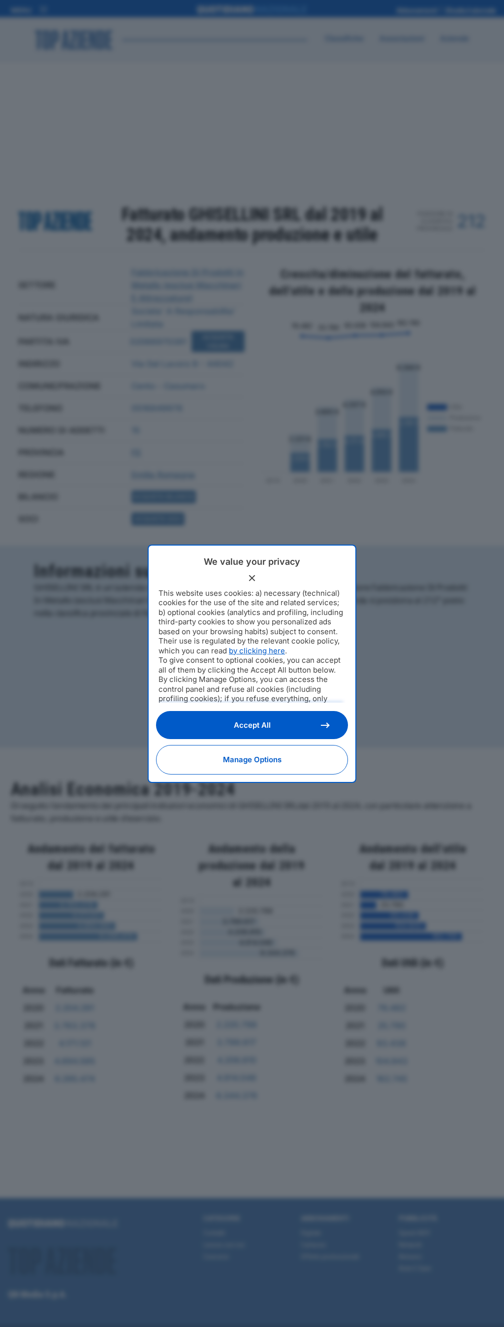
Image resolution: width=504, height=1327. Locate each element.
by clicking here (257, 650)
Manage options (252, 759)
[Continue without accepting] (252, 578)
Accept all (252, 725)
